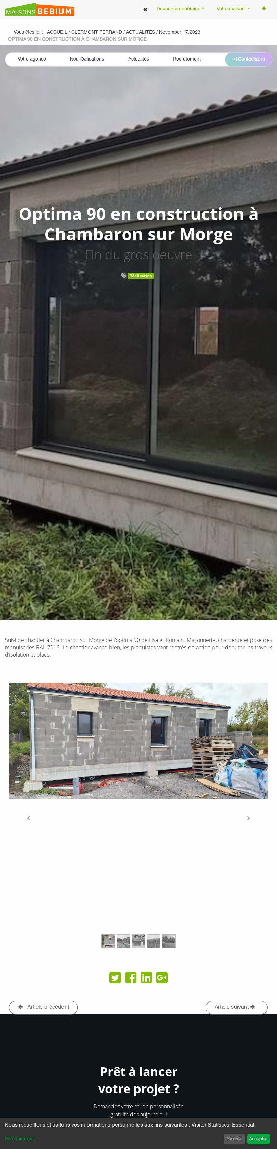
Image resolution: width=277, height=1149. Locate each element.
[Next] (248, 818)
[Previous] (28, 818)
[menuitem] (145, 9)
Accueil (57, 32)
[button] (264, 9)
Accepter (258, 1138)
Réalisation (140, 276)
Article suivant (232, 1007)
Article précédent (47, 1007)
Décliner (234, 1138)
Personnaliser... (21, 1138)
